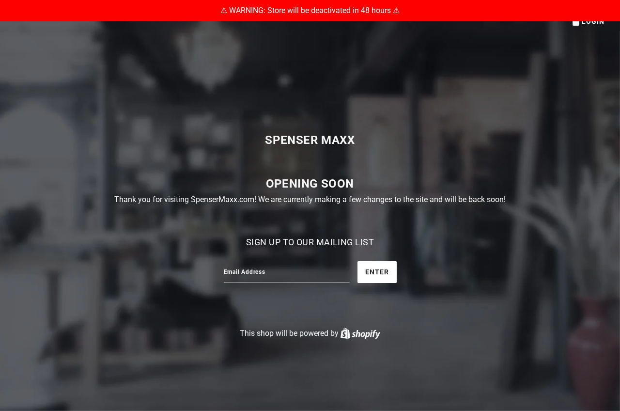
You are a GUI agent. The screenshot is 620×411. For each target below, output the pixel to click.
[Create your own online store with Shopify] (360, 333)
